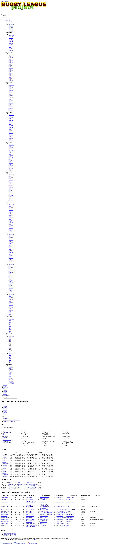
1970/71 (11, 237)
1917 (10, 74)
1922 (10, 91)
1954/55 (11, 187)
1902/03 (11, 39)
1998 (10, 314)
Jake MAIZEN (43, 520)
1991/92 (11, 299)
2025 (10, 361)
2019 (10, 349)
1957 (10, 194)
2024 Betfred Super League (9, 418)
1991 (10, 298)
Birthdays (8, 364)
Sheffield (4, 465)
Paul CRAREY (29, 497)
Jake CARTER (60, 521)
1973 (10, 243)
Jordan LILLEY (60, 502)
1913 (10, 64)
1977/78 (11, 255)
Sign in (2, 1)
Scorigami (5, 387)
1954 (10, 186)
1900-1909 (8, 32)
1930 (10, 116)
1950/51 (11, 177)
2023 (10, 358)
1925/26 (11, 100)
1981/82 (11, 270)
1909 (10, 49)
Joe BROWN (43, 525)
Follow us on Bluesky (7, 543)
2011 (10, 339)
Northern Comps (70, 497)
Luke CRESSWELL (44, 497)
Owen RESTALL (44, 505)
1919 (10, 79)
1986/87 (11, 282)
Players (5, 388)
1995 (10, 308)
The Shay (68, 512)
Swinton (4, 473)
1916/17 (11, 73)
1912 (10, 61)
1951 (10, 178)
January (11, 369)
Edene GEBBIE (43, 522)
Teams (4, 392)
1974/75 (11, 247)
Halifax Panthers (4, 512)
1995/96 (11, 310)
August (10, 378)
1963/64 (11, 215)
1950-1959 (8, 172)
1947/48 (11, 165)
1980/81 (11, 267)
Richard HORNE (30, 509)
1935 (10, 129)
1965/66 (11, 220)
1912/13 (11, 62)
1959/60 (11, 200)
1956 (10, 191)
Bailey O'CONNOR (44, 506)
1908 (10, 47)
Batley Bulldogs (4, 499)
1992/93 (11, 302)
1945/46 (11, 160)
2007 (10, 329)
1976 (10, 251)
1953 (10, 184)
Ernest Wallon (33, 487)
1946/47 (11, 163)
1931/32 (11, 120)
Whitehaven (5, 474)
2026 (10, 362)
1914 (10, 66)
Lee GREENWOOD (31, 501)
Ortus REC (69, 521)
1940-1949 (8, 142)
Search (2, 397)
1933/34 (11, 125)
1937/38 (11, 135)
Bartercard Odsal (34, 484)
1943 (10, 154)
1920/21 (11, 87)
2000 (10, 320)
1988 (10, 286)
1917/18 (11, 75)
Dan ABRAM (60, 516)
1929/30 (11, 110)
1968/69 (11, 228)
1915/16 (11, 70)
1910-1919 (8, 52)
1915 (10, 69)
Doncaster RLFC (5, 509)
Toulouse (5, 434)
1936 (10, 131)
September (11, 379)
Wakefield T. (5, 455)
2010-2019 (8, 333)
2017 (10, 347)
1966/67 (11, 222)
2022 (10, 357)
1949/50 (11, 170)
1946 (10, 161)
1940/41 (11, 147)
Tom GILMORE (60, 523)
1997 (10, 312)
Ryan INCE (42, 523)
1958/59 (11, 198)
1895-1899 (8, 22)
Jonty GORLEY (30, 520)
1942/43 (11, 152)
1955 (10, 189)
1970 (10, 236)
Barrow (4, 471)
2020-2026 (8, 351)
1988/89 (11, 288)
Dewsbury (5, 437)
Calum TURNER (60, 506)
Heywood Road (70, 516)
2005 (10, 327)
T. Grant (27, 487)
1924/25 (11, 98)
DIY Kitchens (33, 485)
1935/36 (11, 130)
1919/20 (11, 80)
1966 (10, 221)
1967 (10, 224)
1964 (10, 216)
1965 (10, 219)
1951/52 (11, 180)
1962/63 (11, 212)
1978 (10, 256)
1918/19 (11, 78)
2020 (10, 355)
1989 (10, 289)
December (11, 383)
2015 (10, 344)
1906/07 (11, 44)
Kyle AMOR (29, 522)
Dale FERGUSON (30, 505)
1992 (10, 301)
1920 (10, 86)
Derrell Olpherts (7, 440)
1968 (10, 226)
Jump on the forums (20, 543)
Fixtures (5, 385)
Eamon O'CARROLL (31, 502)
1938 (10, 136)
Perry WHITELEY (44, 504)
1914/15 (11, 68)
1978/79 (11, 258)
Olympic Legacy (70, 514)
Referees (5, 391)
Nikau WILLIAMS (61, 525)
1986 (10, 281)
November (11, 382)
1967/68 (11, 225)
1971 (10, 238)
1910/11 (11, 57)
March (10, 372)
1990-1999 (8, 292)
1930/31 (11, 117)
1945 (10, 159)
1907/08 (11, 45)
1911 (10, 59)
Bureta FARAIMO (44, 509)
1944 (10, 156)
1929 (10, 109)
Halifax (4, 468)
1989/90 (11, 290)
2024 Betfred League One (9, 421)
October (11, 381)
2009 (10, 332)
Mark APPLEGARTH (31, 526)
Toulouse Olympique (5, 517)
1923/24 (11, 95)
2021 (10, 356)
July (10, 377)
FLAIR (68, 506)
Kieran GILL (43, 502)
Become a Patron (33, 543)
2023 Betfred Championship (9, 534)
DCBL (68, 523)
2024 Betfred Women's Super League (11, 420)
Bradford (4, 458)
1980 (10, 266)
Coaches (5, 390)
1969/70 (11, 230)
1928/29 (11, 108)
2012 (10, 340)
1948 (10, 166)
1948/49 (11, 168)
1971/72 (11, 240)
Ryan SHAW (59, 497)
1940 (10, 146)
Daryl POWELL (30, 519)
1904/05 (11, 41)
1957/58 (11, 195)
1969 (10, 229)
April (10, 373)
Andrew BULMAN (44, 498)
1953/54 (11, 185)
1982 (10, 271)
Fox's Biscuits (69, 499)
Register (6, 1)
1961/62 (11, 210)
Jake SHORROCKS (61, 517)
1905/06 (11, 43)
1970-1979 (8, 232)
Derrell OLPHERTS (44, 519)
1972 (10, 241)
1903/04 (11, 40)
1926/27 (11, 103)
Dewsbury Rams (4, 506)
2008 (10, 331)
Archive (5, 17)
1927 (10, 104)
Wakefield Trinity (7, 432)
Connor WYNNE (44, 511)
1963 (10, 213)
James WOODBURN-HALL (46, 512)
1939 (10, 139)
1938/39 (11, 138)
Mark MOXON (29, 499)
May (10, 374)
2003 (10, 324)
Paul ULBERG (43, 517)
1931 (10, 118)
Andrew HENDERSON (31, 525)
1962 (10, 211)
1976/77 (11, 252)
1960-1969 (8, 202)
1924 (10, 96)
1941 (10, 148)
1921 (10, 89)
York (3, 460)
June (10, 376)
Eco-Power (69, 509)
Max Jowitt (5, 442)
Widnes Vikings (4, 523)
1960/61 (11, 207)
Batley (3, 470)
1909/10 (11, 50)
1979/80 (11, 260)
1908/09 (11, 48)
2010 (10, 338)
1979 (10, 259)
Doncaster (4, 466)
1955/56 (11, 190)
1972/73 (11, 242)
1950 (10, 176)
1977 (10, 254)
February (11, 370)
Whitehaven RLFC (5, 521)
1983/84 (11, 275)
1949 (10, 169)
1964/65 (11, 217)
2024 (10, 360)
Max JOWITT (60, 519)
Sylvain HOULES (30, 517)
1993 (10, 303)
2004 (10, 326)
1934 (10, 126)
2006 (10, 328)
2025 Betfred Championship (9, 535)
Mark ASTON (29, 514)
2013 (10, 341)
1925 (10, 99)
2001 (10, 322)
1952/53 (11, 182)
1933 (10, 124)
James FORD (29, 511)
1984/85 (11, 277)
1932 (10, 121)
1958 (10, 196)
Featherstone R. (6, 463)
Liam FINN (29, 512)
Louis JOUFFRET (61, 512)
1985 (10, 279)
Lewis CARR (43, 508)
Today (10, 368)
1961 (10, 208)
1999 (10, 315)
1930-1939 (8, 112)
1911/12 (11, 60)
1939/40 (11, 140)
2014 (10, 343)
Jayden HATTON (44, 516)
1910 (10, 56)
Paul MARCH (29, 506)
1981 (10, 268)
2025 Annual (6, 395)
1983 (10, 273)
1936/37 (11, 133)
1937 (10, 134)
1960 (10, 206)
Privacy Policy (34, 539)
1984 (10, 276)
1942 (10, 151)
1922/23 (11, 92)
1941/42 (11, 150)
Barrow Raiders (4, 497)
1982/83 (11, 272)
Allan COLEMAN (30, 523)
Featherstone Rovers (5, 511)
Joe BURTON (43, 499)
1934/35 (11, 127)
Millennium (76, 509)
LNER (31, 482)
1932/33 (11, 122)
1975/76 (11, 250)
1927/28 (11, 105)
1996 (10, 311)
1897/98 (11, 28)
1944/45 (11, 157)
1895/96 (11, 26)
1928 (10, 107)
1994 (10, 306)
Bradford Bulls (4, 502)
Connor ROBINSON (61, 509)
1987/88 (11, 285)
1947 (10, 164)
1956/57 (11, 193)
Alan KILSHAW (30, 516)
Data (4, 414)
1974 (10, 246)
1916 (10, 71)
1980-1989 (8, 262)
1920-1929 (8, 82)
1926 (10, 101)
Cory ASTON (60, 514)
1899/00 (11, 31)
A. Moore (27, 484)
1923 (10, 94)
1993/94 (11, 305)
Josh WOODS (60, 499)
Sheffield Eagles (4, 514)
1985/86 (11, 280)
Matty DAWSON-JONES (46, 514)
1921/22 (11, 90)
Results (5, 386)
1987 (10, 284)
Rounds (5, 411)
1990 (10, 296)
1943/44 (11, 155)
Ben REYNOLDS (61, 511)
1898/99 (11, 30)
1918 (10, 77)
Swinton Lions (4, 516)
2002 (10, 323)
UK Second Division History (10, 533)
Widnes (4, 462)
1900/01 (11, 36)
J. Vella (27, 482)
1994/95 (11, 307)
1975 (10, 249)
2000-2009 (8, 316)
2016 (10, 345)
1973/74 (11, 245)
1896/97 (11, 27)
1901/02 (11, 38)
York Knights (4, 525)
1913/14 (11, 65)
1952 (10, 181)
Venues (5, 394)
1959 (10, 199)
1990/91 (11, 297)
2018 (10, 348)
